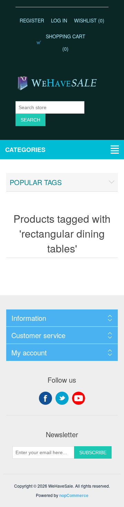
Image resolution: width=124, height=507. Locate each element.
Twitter (62, 398)
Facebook (45, 398)
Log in (59, 20)
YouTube (78, 398)
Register (32, 20)
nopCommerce (74, 495)
